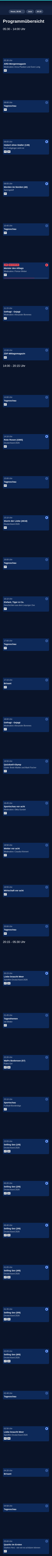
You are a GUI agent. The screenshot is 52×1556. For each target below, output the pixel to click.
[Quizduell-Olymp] (26, 746)
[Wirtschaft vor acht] (26, 872)
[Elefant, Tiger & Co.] (26, 584)
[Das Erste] (26, 4)
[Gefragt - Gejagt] (26, 293)
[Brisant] (26, 665)
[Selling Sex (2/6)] (26, 1168)
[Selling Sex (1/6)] (26, 1126)
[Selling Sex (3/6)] (26, 1210)
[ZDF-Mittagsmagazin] (26, 335)
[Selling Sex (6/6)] (26, 1336)
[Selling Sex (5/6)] (26, 1294)
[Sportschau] (26, 1084)
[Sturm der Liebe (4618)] (26, 502)
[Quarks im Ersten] (26, 1526)
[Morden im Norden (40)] (26, 168)
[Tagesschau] (26, 87)
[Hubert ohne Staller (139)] (26, 126)
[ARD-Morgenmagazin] (26, 45)
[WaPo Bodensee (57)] (26, 1042)
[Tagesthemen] (26, 1000)
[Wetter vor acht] (26, 830)
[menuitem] (4, 4)
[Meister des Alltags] (26, 249)
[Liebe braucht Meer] (26, 958)
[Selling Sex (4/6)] (26, 1252)
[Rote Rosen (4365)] (26, 421)
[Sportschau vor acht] (26, 788)
